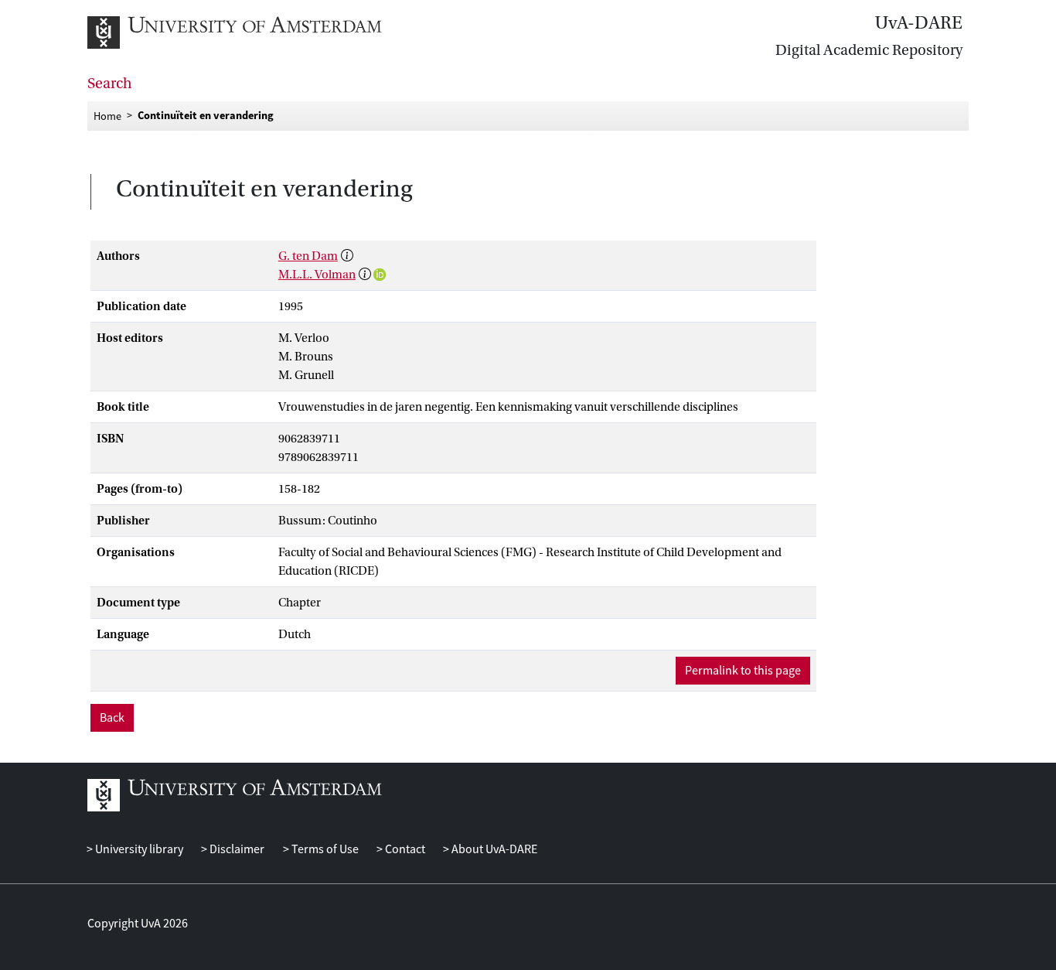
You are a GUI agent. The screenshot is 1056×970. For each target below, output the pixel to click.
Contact (404, 849)
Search (109, 83)
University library (138, 849)
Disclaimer (235, 849)
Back (112, 718)
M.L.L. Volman (317, 275)
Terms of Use (323, 849)
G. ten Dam (308, 256)
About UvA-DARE (493, 849)
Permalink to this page (743, 670)
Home (107, 115)
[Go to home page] (251, 32)
